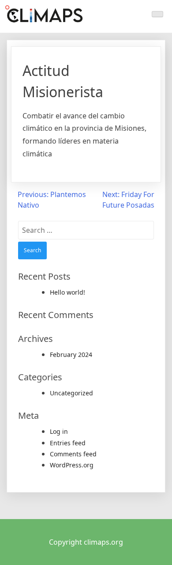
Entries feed (68, 443)
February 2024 (71, 354)
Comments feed (73, 454)
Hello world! (67, 292)
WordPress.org (71, 465)
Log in (59, 431)
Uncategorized (71, 393)
